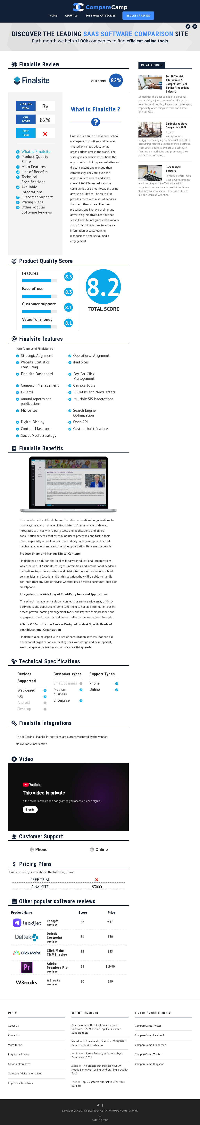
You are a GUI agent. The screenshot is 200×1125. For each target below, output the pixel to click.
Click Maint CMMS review (57, 952)
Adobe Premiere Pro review (57, 967)
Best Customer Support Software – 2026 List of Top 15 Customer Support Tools (96, 1028)
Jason (74, 1065)
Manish (75, 1041)
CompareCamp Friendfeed (150, 1045)
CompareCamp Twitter (148, 1025)
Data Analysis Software (173, 168)
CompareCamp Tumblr (148, 1054)
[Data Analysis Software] (150, 173)
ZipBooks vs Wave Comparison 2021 (176, 125)
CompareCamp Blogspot (149, 1064)
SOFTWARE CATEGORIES (101, 15)
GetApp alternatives (19, 1064)
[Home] (100, 7)
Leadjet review (53, 923)
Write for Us (15, 1045)
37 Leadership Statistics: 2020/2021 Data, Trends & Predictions (98, 1043)
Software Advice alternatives (25, 1073)
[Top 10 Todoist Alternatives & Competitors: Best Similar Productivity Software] (150, 82)
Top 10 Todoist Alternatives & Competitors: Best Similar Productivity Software (177, 84)
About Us (13, 1025)
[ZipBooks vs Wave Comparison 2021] (150, 129)
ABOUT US (71, 15)
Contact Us (14, 1035)
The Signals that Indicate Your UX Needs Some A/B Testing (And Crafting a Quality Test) (99, 1069)
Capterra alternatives (20, 1083)
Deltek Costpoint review (54, 937)
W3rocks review (53, 982)
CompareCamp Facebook (149, 1035)
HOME (53, 15)
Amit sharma (78, 1025)
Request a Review (18, 1054)
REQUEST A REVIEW (138, 15)
